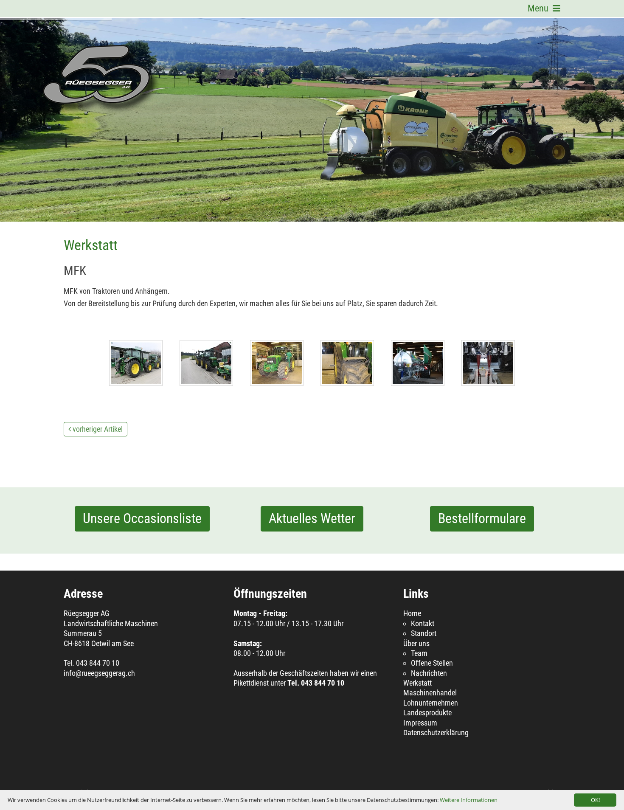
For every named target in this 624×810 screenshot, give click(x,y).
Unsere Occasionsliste (142, 518)
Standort (423, 633)
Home (412, 613)
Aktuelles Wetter (312, 518)
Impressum (420, 722)
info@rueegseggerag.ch (99, 673)
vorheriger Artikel (98, 429)
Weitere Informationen (469, 800)
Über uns (416, 643)
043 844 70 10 (97, 662)
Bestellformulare (482, 518)
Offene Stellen (432, 662)
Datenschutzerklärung (436, 732)
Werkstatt (417, 682)
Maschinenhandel (430, 692)
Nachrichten (429, 673)
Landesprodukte (427, 712)
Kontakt (422, 623)
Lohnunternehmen (430, 702)
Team (419, 653)
